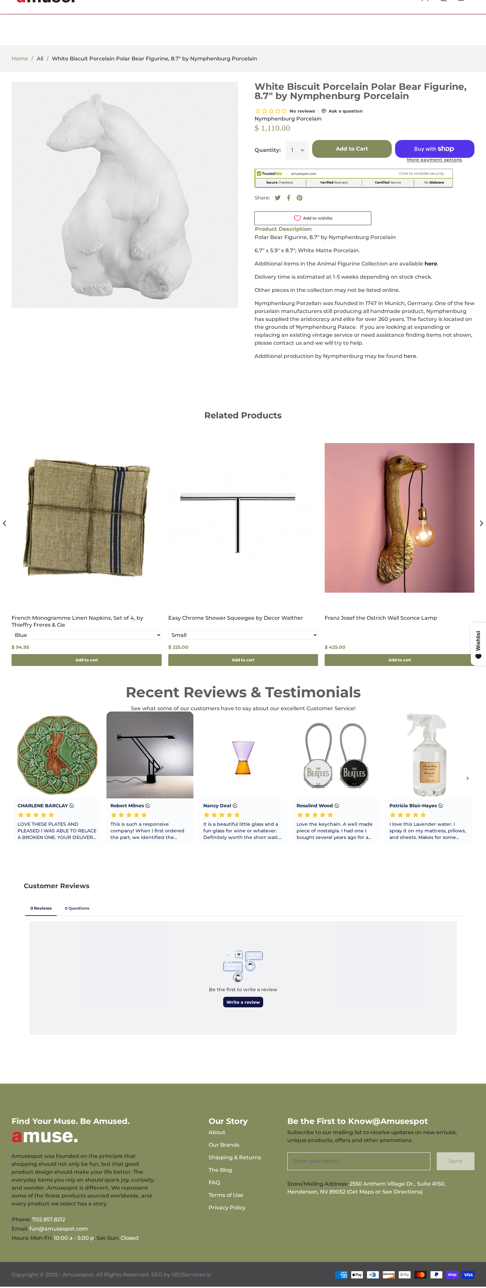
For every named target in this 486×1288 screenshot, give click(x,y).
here (410, 356)
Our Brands (224, 1145)
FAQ (214, 1182)
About (217, 1132)
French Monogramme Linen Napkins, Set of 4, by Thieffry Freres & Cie (77, 621)
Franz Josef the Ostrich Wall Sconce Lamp (381, 618)
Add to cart (86, 659)
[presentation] (4, 523)
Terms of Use (226, 1195)
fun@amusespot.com (58, 1229)
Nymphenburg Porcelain (288, 119)
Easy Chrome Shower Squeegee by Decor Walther (235, 618)
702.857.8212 (48, 1219)
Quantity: (268, 150)
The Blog (220, 1170)
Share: (262, 197)
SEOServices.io (191, 1274)
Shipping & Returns (235, 1157)
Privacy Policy (227, 1207)
